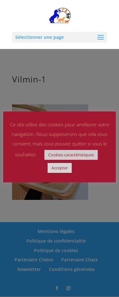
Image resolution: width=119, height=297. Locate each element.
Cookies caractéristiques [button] (71, 155)
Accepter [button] (59, 168)
